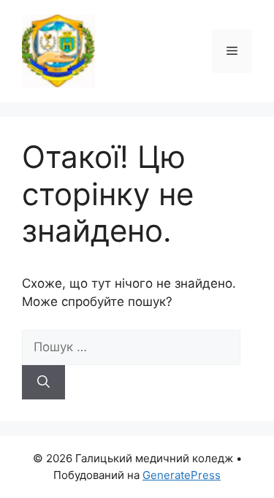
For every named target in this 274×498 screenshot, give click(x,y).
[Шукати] (43, 382)
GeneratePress (181, 475)
